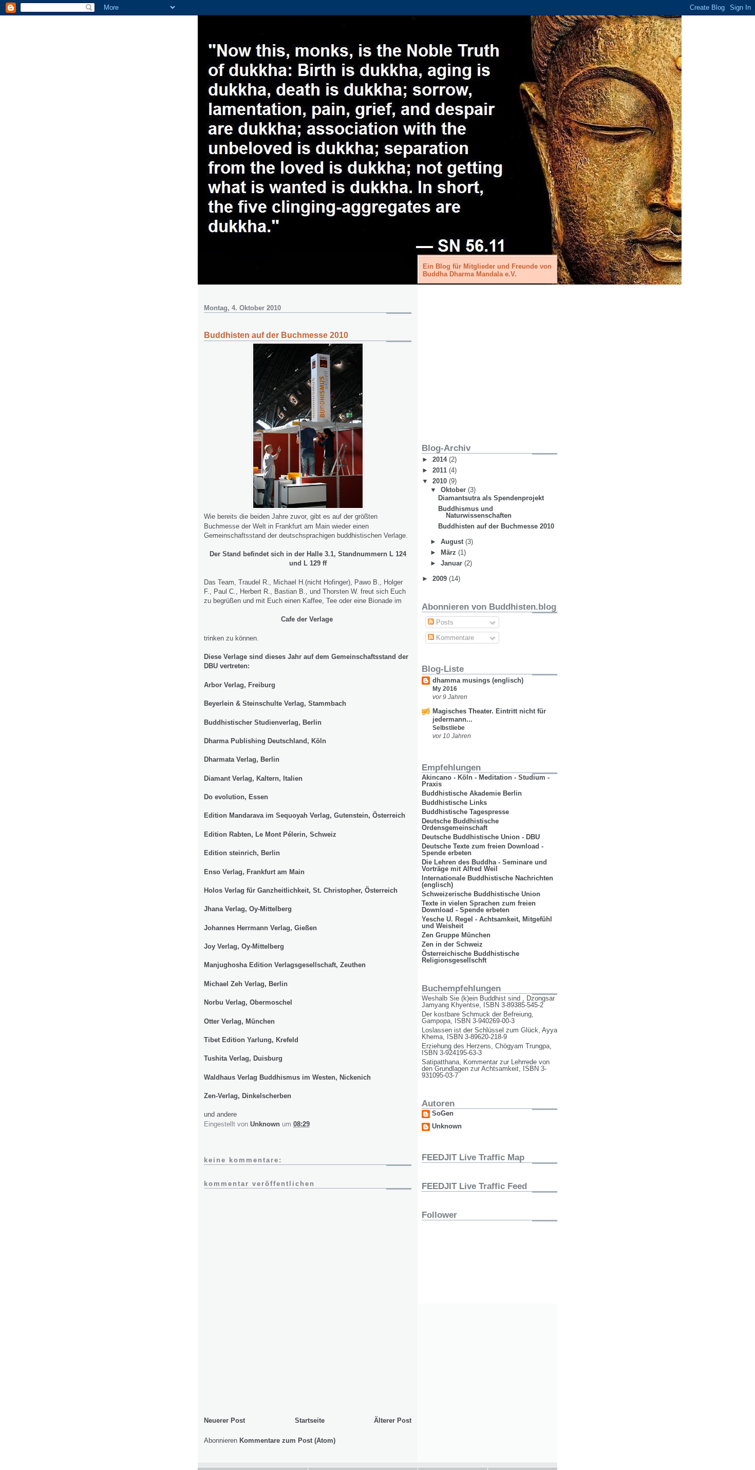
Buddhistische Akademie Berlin (472, 793)
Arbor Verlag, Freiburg (239, 685)
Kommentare (454, 638)
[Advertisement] (486, 360)
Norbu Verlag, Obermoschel (248, 1002)
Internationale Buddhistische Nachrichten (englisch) (487, 881)
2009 (440, 578)
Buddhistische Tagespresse (465, 812)
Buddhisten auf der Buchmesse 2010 (496, 526)
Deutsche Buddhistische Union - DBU (481, 837)
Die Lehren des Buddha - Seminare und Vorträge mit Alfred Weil (484, 865)
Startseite (310, 1420)
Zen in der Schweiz (452, 944)
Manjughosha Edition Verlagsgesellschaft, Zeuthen (285, 965)
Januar (452, 563)
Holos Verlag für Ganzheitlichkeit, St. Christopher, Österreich (301, 890)
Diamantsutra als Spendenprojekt (491, 498)
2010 (440, 481)
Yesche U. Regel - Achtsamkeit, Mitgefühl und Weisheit (487, 922)
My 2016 (444, 688)
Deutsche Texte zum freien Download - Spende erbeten (482, 849)
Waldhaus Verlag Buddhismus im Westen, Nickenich (287, 1077)
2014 (440, 459)
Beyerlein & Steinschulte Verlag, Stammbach (275, 703)
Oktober (454, 490)
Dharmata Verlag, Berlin (241, 759)
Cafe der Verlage (307, 619)
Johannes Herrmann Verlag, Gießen (260, 928)
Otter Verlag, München (239, 1021)
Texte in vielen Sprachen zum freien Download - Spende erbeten (479, 906)
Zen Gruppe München (456, 935)
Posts (444, 622)
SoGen (443, 1113)
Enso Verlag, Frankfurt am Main (254, 872)
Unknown (447, 1126)
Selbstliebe (448, 727)
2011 (440, 470)
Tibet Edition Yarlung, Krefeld (251, 1040)
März (449, 552)
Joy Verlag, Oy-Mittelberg (244, 946)
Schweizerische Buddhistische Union (481, 894)
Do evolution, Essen (236, 797)
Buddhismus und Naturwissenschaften (475, 512)
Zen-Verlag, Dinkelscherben (248, 1096)
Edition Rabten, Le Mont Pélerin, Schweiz (270, 834)
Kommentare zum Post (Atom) (287, 1440)
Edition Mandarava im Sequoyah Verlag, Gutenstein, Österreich (304, 815)
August (453, 541)
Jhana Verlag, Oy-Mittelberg (248, 909)
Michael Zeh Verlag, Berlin (246, 984)
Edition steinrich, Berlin (243, 853)
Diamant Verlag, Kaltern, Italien (253, 778)
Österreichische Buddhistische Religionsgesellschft (470, 957)
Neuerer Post (224, 1420)
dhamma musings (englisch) (477, 680)
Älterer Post (392, 1420)
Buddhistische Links (454, 802)
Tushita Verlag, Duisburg (243, 1058)
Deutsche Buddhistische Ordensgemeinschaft (460, 824)
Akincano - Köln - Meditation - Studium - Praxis (486, 781)
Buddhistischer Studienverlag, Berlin (263, 722)
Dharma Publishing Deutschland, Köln (265, 741)
